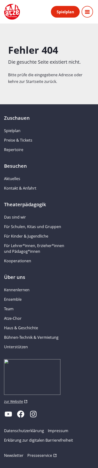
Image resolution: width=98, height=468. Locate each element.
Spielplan (65, 11)
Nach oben (80, 458)
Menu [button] (87, 12)
